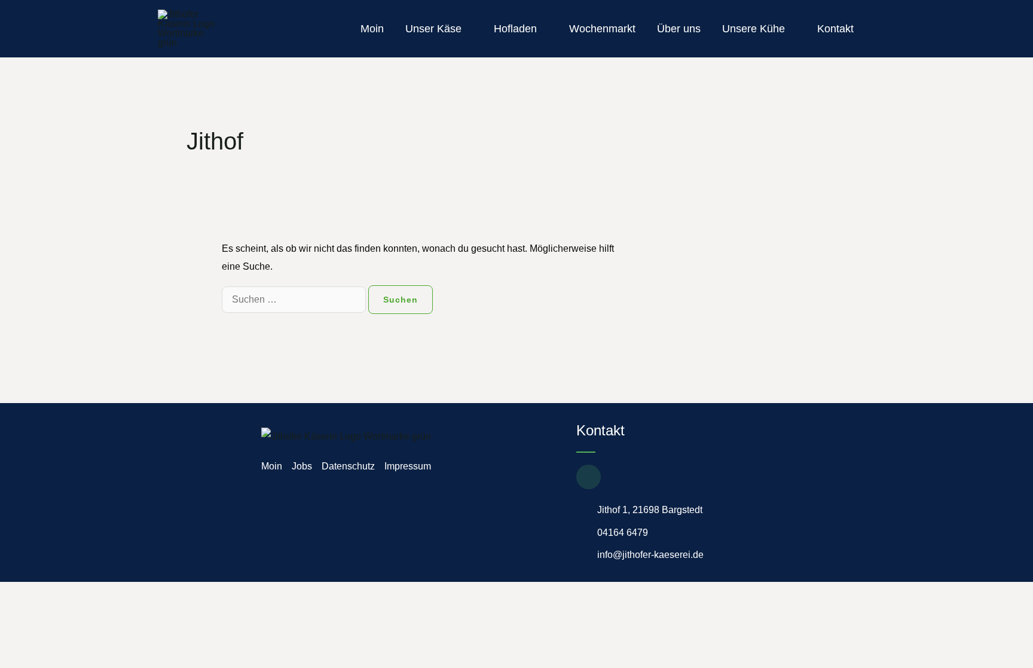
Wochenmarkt (602, 29)
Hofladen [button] (515, 29)
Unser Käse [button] (433, 29)
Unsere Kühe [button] (753, 29)
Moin (372, 29)
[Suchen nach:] (295, 299)
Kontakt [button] (835, 29)
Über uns (679, 29)
